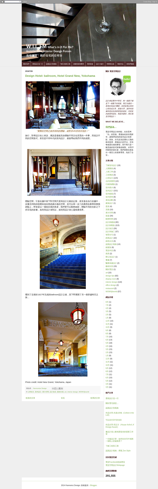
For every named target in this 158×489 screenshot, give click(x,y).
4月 (107, 308)
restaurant (110, 288)
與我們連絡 (130, 64)
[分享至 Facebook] (60, 388)
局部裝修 (90, 64)
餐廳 (107, 260)
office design (111, 285)
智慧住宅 (109, 235)
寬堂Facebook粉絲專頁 (115, 462)
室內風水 (109, 187)
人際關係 (109, 168)
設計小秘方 (100, 64)
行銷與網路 (110, 184)
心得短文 (31, 392)
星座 (107, 206)
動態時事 (109, 219)
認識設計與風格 (51, 64)
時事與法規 (110, 64)
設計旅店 (53, 392)
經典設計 (109, 238)
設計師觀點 (110, 225)
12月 (108, 321)
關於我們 (26, 64)
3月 (107, 311)
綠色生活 (109, 241)
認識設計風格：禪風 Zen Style (118, 451)
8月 (107, 302)
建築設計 (109, 203)
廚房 (107, 254)
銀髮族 (108, 247)
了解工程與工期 (65, 64)
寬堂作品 (120, 64)
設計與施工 (110, 232)
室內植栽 (109, 194)
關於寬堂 (109, 269)
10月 (108, 327)
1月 (107, 318)
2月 (107, 315)
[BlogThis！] (55, 388)
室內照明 (109, 197)
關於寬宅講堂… (112, 403)
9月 (107, 330)
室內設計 (38, 392)
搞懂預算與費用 (78, 64)
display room (111, 279)
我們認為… (111, 127)
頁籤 (107, 210)
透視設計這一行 (37, 64)
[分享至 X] (57, 388)
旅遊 (107, 216)
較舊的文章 (95, 398)
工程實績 (109, 175)
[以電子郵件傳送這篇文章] (53, 388)
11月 (107, 324)
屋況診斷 (109, 200)
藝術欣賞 (60, 392)
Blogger (93, 485)
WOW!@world (84, 392)
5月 (107, 343)
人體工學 (109, 172)
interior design (72, 392)
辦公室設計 (110, 257)
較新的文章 (30, 398)
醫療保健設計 (111, 263)
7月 (107, 305)
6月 (107, 340)
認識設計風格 (111, 244)
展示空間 (45, 392)
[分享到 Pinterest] (62, 388)
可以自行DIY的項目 (114, 420)
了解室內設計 (111, 165)
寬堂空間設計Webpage (115, 465)
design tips (110, 276)
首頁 (63, 398)
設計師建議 (110, 222)
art (66, 392)
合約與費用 (110, 181)
